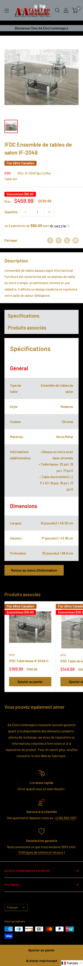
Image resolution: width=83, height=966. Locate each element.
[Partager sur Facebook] (50, 240)
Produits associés (27, 327)
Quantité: (11, 212)
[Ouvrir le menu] (6, 10)
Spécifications (23, 315)
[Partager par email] (75, 240)
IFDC (7, 173)
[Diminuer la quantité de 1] (25, 212)
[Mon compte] (66, 10)
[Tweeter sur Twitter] (67, 240)
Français (12, 907)
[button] (41, 225)
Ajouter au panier (41, 950)
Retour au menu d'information (34, 570)
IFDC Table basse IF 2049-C (28, 661)
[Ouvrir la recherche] (57, 10)
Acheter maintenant (41, 960)
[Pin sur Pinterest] (59, 240)
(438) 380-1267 (66, 818)
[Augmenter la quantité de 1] (49, 212)
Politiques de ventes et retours (41, 852)
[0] (75, 10)
